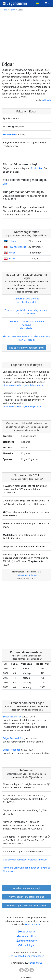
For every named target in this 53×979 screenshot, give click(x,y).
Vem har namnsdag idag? (26, 888)
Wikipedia (46, 100)
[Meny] (47, 3)
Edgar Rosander (11, 749)
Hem (5, 9)
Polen (12, 258)
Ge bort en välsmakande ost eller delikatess (26, 338)
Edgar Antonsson (12, 716)
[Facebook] (21, 970)
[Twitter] (26, 970)
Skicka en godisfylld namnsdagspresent (26, 312)
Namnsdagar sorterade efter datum (26, 905)
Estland (13, 241)
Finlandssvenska (17, 246)
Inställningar (28, 945)
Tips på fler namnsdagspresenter (26, 347)
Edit (5, 183)
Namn (12, 9)
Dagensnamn (17, 3)
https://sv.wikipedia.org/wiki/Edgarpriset (22, 406)
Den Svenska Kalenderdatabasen (26, 955)
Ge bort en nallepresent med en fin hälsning (26, 325)
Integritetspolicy (28, 940)
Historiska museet (37, 859)
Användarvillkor (27, 936)
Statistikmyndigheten (26, 575)
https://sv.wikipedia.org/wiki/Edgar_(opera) (23, 385)
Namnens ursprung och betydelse (21, 867)
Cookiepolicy (28, 931)
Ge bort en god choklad (26, 300)
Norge (12, 252)
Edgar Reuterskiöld (13, 738)
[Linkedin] (31, 970)
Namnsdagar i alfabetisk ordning (26, 896)
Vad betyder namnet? (14, 859)
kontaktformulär (32, 924)
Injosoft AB (36, 962)
